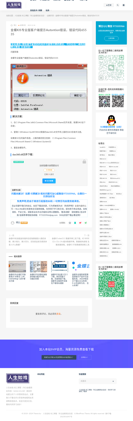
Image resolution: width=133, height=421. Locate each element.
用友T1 (113, 170)
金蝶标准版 (104, 248)
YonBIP (102, 147)
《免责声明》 (69, 206)
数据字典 (103, 151)
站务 (47, 10)
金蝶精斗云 (116, 248)
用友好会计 (113, 182)
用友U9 (102, 182)
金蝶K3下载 (104, 213)
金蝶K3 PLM (114, 209)
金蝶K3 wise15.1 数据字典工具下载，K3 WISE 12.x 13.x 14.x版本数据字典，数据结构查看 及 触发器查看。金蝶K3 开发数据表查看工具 (70, 242)
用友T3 (103, 174)
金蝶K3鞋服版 (104, 225)
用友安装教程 (115, 186)
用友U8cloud (115, 178)
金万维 (112, 197)
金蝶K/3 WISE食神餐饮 (107, 205)
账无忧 (119, 194)
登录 (58, 314)
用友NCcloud (113, 166)
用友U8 (103, 178)
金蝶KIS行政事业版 (106, 229)
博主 (18, 223)
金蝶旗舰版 (117, 244)
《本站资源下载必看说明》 (69, 215)
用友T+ (103, 170)
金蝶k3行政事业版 (106, 217)
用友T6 (113, 174)
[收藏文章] (70, 223)
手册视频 (112, 147)
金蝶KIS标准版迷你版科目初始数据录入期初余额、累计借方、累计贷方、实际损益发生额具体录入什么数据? (28, 242)
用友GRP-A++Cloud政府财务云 (109, 163)
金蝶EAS (103, 201)
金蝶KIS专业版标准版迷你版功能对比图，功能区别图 (38, 277)
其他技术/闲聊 (36, 10)
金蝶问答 (23, 25)
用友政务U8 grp (105, 190)
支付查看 (49, 181)
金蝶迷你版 (116, 252)
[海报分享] (85, 223)
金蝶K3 (103, 209)
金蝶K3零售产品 (105, 221)
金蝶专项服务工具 (106, 236)
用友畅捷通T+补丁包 (106, 194)
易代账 (102, 155)
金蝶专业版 (16, 190)
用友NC (103, 166)
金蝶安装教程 (104, 244)
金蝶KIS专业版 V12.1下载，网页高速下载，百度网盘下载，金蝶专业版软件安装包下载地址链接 (59, 279)
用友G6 (103, 159)
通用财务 (103, 197)
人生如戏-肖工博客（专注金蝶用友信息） (58, 414)
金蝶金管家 (104, 256)
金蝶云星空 (104, 240)
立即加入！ (85, 357)
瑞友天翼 (111, 155)
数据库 (112, 151)
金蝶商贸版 (116, 240)
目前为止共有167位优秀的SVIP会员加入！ (59, 357)
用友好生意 (104, 186)
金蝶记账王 (104, 252)
